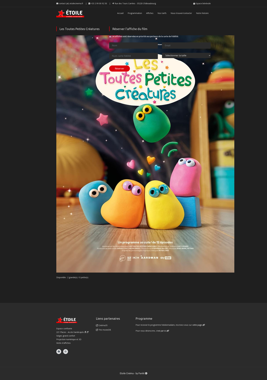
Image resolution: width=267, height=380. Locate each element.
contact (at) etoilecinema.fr (70, 3)
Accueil (120, 13)
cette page (197, 325)
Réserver (119, 68)
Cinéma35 (102, 325)
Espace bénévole (203, 3)
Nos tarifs (162, 13)
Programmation (135, 13)
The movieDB (104, 329)
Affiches (149, 13)
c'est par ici (161, 330)
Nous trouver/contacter (181, 13)
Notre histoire (202, 13)
